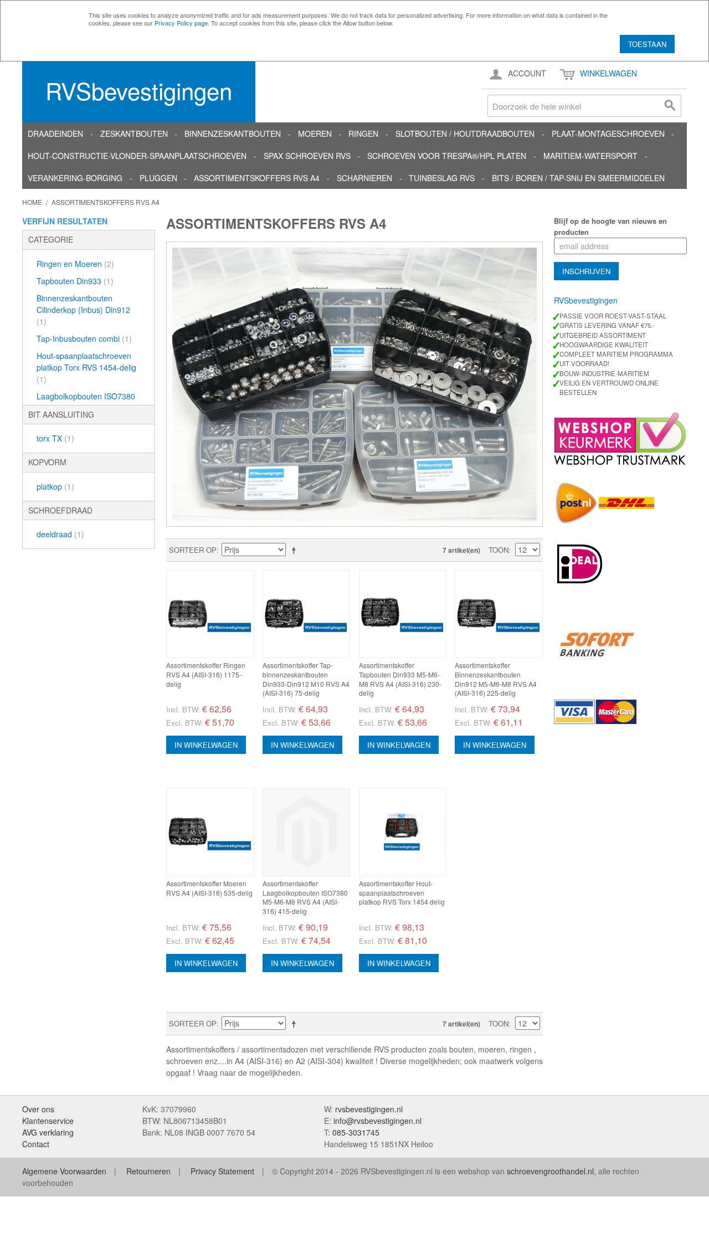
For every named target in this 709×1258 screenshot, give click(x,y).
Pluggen (158, 177)
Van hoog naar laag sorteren (295, 550)
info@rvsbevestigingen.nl (377, 1120)
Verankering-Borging (75, 177)
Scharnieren (364, 177)
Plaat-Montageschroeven (608, 133)
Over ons (38, 1109)
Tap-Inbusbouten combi (84, 338)
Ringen (363, 133)
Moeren (315, 133)
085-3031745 (355, 1132)
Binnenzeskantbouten (232, 133)
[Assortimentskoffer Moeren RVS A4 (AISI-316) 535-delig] (210, 832)
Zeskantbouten (134, 133)
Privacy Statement (222, 1171)
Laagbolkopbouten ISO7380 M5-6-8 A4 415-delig (86, 402)
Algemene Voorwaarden (64, 1171)
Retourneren (148, 1171)
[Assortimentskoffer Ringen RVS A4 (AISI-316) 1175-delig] (210, 614)
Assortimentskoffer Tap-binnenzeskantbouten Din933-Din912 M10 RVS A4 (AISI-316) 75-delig (306, 678)
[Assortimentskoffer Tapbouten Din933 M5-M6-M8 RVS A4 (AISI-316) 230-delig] (403, 614)
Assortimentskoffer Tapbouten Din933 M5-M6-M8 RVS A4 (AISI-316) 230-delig (400, 678)
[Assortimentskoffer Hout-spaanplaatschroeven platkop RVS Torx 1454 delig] (403, 832)
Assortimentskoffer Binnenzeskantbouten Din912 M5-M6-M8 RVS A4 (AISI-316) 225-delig (496, 678)
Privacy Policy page (181, 22)
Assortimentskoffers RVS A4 (257, 177)
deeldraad (60, 534)
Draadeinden (55, 133)
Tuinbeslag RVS (442, 177)
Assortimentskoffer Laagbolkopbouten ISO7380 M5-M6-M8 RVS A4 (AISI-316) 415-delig (305, 897)
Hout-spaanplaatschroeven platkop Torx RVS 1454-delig (86, 367)
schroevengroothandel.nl (550, 1171)
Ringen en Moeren (75, 263)
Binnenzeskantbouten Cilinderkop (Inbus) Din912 (83, 309)
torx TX (55, 438)
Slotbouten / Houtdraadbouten (465, 133)
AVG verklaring (48, 1132)
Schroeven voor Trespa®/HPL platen (446, 155)
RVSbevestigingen (138, 90)
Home (32, 202)
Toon (498, 550)
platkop (55, 486)
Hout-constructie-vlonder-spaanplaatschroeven (137, 155)
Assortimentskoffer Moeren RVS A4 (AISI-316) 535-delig (209, 888)
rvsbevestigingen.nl (369, 1109)
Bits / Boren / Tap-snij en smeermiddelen (578, 177)
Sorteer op (193, 550)
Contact (35, 1143)
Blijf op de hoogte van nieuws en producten (610, 226)
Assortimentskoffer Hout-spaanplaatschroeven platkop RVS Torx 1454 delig (402, 893)
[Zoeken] (670, 106)
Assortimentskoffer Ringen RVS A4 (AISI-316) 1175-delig (205, 674)
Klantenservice (48, 1120)
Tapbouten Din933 (75, 280)
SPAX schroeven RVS (307, 155)
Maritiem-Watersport (590, 155)
